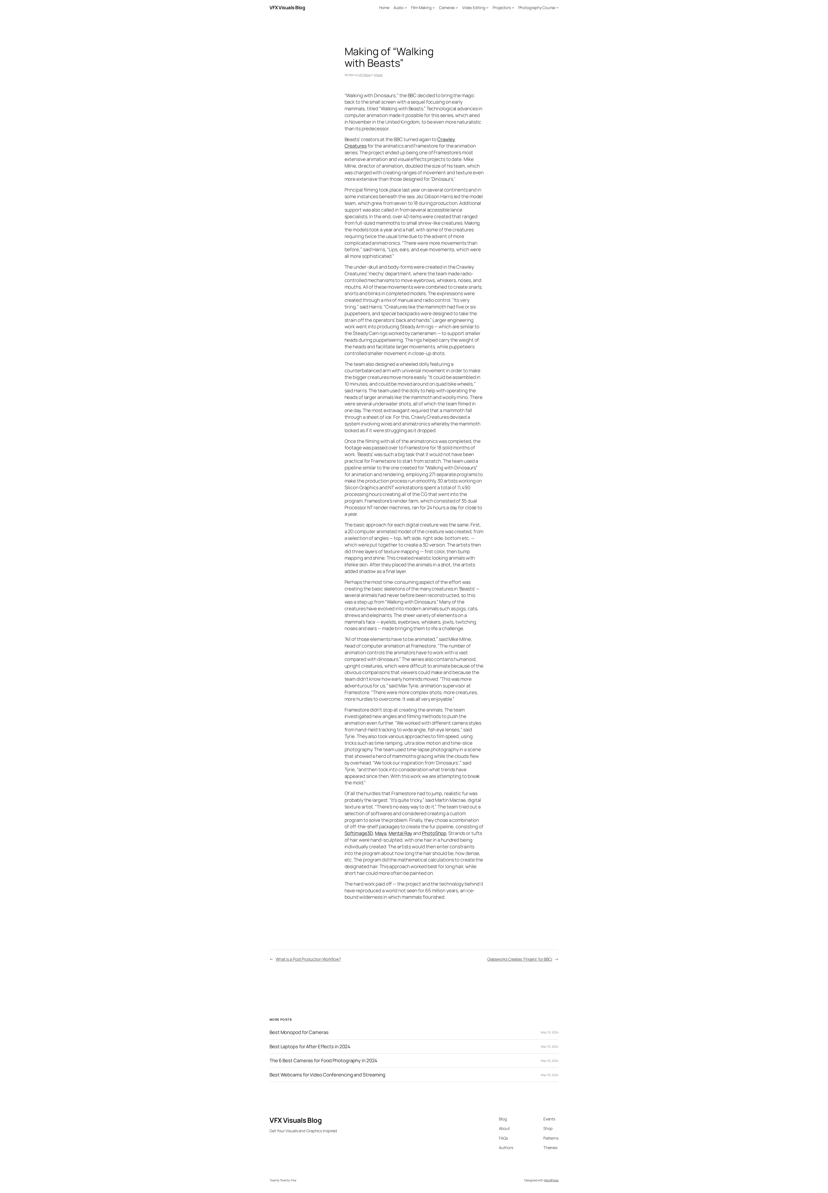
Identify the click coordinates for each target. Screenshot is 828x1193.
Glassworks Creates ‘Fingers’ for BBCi (519, 959)
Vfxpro (378, 75)
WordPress (551, 1180)
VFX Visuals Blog (287, 7)
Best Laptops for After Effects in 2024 (310, 1046)
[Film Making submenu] (434, 7)
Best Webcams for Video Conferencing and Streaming (327, 1075)
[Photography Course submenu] (557, 7)
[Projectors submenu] (513, 7)
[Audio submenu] (406, 7)
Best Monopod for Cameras (299, 1032)
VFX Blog (364, 75)
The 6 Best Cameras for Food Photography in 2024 (323, 1060)
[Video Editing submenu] (487, 7)
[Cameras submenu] (457, 7)
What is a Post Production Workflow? (308, 959)
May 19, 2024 (549, 1032)
